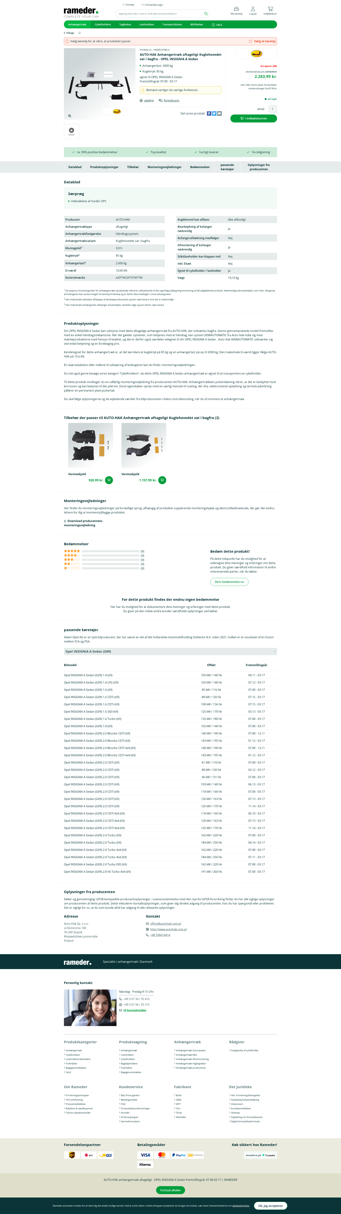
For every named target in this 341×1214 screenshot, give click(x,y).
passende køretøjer (227, 167)
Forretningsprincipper (77, 1095)
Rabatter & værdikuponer (79, 1108)
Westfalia (181, 1117)
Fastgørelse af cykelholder (244, 1050)
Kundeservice (131, 1086)
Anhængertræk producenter (191, 1067)
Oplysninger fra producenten (259, 167)
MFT (178, 1104)
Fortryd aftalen (170, 1190)
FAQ (123, 1104)
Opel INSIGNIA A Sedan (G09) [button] (88, 651)
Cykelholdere (103, 24)
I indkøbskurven (256, 118)
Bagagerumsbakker (76, 1067)
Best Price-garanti (130, 1095)
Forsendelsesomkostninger (135, 1108)
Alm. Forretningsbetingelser (245, 1095)
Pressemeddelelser (76, 1104)
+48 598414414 (160, 935)
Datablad (75, 167)
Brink (179, 1095)
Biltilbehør (196, 24)
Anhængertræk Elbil (186, 1054)
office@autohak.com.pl (165, 924)
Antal (260, 109)
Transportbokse (172, 24)
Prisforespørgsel (129, 1117)
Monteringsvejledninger (165, 167)
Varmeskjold (77, 474)
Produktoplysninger (104, 167)
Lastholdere (146, 24)
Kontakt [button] (130, 4)
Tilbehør (133, 167)
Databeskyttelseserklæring (245, 1099)
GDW (178, 1099)
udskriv (149, 100)
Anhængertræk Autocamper (191, 1050)
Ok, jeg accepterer (270, 1206)
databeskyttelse (240, 1205)
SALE (219, 24)
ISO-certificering (74, 1099)
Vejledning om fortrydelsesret (246, 1117)
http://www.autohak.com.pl (168, 929)
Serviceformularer (130, 1121)
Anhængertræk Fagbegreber (191, 1063)
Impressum (237, 1104)
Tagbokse (125, 24)
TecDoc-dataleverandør (78, 1112)
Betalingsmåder (129, 1099)
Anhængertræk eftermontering (192, 1059)
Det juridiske (240, 1086)
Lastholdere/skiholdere (78, 1059)
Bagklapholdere (129, 1063)
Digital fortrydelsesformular (245, 1121)
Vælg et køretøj (264, 41)
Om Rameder (75, 1086)
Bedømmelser (200, 167)
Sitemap (235, 1112)
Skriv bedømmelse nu (229, 582)
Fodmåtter (71, 1063)
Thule (179, 1112)
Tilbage (70, 32)
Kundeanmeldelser (241, 1108)
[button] (252, 10)
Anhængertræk (77, 24)
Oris (178, 1108)
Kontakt (125, 1112)
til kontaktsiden (134, 1010)
